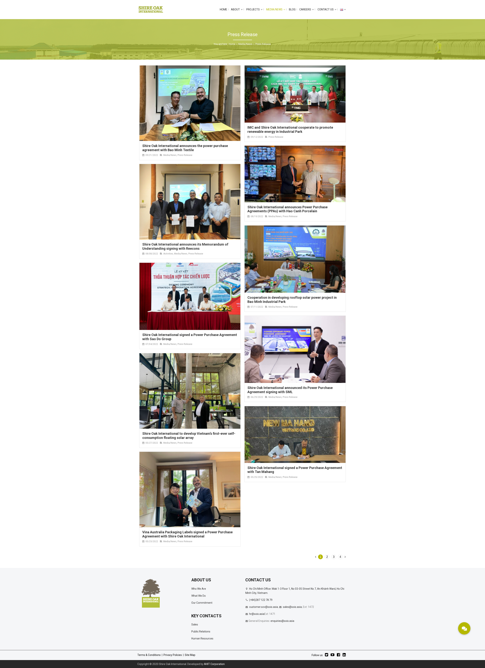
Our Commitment (201, 602)
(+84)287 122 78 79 (260, 599)
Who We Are (198, 588)
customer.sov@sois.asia (263, 606)
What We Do (198, 595)
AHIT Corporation (214, 664)
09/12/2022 (257, 137)
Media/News (245, 44)
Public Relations (200, 631)
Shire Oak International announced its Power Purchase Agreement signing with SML (290, 390)
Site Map (190, 654)
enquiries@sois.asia (282, 620)
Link (189, 103)
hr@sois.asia (256, 613)
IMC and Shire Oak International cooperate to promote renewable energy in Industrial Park (290, 129)
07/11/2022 (257, 307)
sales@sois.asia (292, 606)
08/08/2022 (152, 253)
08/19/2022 (257, 216)
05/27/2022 (152, 443)
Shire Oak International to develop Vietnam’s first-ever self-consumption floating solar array (188, 436)
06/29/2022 (257, 397)
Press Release (185, 155)
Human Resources (202, 638)
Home (232, 44)
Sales (194, 624)
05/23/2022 (152, 541)
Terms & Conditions (149, 654)
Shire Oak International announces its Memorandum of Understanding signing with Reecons (185, 246)
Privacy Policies (172, 654)
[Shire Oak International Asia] (150, 9)
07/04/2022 (152, 344)
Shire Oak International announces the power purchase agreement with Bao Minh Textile (185, 148)
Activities (168, 253)
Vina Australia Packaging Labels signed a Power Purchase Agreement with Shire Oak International (187, 534)
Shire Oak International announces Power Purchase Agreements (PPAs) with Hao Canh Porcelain (287, 209)
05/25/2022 (257, 477)
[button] (464, 628)
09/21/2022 (152, 155)
